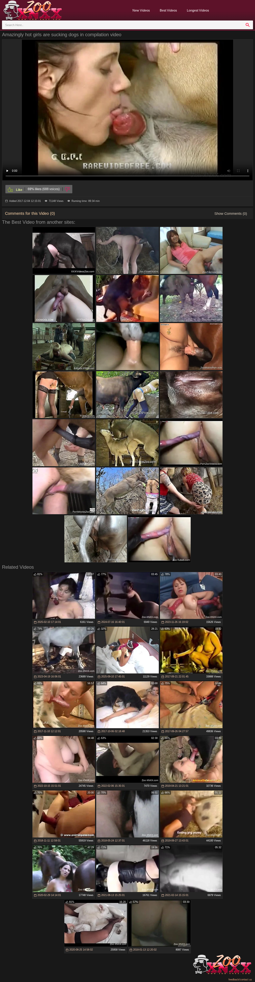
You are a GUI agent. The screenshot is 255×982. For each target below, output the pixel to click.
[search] (247, 25)
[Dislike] (67, 189)
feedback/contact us (240, 979)
